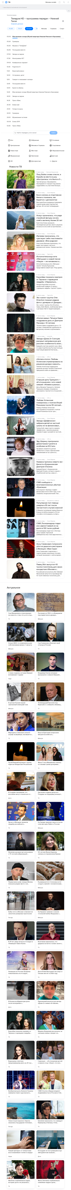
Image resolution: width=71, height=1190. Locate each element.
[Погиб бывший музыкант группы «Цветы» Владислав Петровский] (21, 756)
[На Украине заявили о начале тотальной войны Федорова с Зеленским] (50, 905)
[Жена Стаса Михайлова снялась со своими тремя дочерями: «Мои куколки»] (50, 756)
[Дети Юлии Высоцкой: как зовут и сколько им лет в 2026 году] (50, 965)
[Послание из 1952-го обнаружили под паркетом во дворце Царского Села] (50, 607)
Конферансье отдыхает (20, 62)
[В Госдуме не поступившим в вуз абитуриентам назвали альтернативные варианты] (50, 1144)
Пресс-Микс (16, 100)
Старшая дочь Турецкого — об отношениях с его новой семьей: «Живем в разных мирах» (48, 382)
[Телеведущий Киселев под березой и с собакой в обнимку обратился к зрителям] (50, 696)
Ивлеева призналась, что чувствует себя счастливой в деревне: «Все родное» (49, 238)
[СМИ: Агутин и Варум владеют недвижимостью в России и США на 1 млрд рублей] (50, 1085)
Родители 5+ (16, 67)
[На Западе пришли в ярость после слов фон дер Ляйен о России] (50, 816)
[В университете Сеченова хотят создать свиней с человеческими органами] (50, 876)
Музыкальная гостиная (19, 117)
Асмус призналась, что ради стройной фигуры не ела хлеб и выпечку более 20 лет (49, 218)
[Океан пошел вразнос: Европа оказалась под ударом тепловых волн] (21, 1115)
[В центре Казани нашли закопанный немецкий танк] (21, 696)
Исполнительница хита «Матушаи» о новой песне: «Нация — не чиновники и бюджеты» (48, 259)
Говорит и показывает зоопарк (22, 79)
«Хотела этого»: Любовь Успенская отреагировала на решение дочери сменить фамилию (49, 361)
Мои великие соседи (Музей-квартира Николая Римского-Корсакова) (36, 36)
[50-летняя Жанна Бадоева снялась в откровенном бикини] (50, 846)
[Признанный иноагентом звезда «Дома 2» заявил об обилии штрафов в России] (50, 995)
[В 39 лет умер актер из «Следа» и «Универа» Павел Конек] (21, 935)
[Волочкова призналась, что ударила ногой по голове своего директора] (50, 935)
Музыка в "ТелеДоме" (19, 45)
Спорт (62, 28)
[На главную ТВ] (8, 2)
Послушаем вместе (18, 50)
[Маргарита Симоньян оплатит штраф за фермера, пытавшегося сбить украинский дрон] (21, 726)
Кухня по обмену (17, 88)
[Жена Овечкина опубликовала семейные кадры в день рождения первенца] (50, 1174)
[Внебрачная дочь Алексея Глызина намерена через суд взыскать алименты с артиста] (21, 1085)
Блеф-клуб (15, 105)
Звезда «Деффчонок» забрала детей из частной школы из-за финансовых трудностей (48, 423)
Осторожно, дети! (18, 75)
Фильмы (44, 28)
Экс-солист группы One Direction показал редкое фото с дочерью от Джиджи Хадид (48, 300)
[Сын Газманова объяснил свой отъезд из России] (50, 637)
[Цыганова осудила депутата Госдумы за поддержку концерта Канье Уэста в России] (50, 786)
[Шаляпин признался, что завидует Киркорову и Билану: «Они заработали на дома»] (50, 1115)
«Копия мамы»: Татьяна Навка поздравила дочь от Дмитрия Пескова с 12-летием (49, 320)
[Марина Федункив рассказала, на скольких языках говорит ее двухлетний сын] (50, 1025)
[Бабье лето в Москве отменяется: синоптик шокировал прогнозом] (21, 905)
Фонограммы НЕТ (18, 58)
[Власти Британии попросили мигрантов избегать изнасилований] (50, 726)
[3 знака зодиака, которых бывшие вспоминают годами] (21, 667)
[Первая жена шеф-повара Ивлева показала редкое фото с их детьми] (21, 876)
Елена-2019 (16, 121)
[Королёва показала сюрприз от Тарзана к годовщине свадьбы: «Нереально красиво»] (21, 1025)
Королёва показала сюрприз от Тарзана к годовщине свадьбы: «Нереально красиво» (49, 279)
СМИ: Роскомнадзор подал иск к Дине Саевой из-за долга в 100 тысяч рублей (48, 525)
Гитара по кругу (17, 109)
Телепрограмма (11, 15)
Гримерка (15, 41)
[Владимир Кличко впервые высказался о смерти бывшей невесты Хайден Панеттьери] (50, 667)
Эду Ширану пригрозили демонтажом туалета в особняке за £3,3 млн (47, 443)
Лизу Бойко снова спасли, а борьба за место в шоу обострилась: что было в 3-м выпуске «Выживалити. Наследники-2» (49, 177)
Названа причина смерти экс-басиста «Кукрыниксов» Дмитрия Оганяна (49, 464)
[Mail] (6, 2)
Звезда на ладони (18, 54)
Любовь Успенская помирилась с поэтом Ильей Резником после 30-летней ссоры (49, 402)
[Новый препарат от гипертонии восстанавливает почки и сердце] (21, 1144)
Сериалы (53, 28)
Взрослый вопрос (18, 71)
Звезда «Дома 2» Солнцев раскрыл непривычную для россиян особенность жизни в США (49, 341)
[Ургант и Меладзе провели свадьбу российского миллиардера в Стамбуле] (21, 816)
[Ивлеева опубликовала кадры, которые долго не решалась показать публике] (21, 1174)
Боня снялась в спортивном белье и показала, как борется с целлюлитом (48, 197)
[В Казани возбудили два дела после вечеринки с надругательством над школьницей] (21, 995)
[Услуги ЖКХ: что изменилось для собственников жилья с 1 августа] (21, 637)
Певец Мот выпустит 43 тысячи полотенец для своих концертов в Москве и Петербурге (49, 567)
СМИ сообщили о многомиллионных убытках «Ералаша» (48, 484)
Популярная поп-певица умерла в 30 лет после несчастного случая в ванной (49, 505)
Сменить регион (17, 24)
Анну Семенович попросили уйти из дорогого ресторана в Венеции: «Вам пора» (49, 546)
